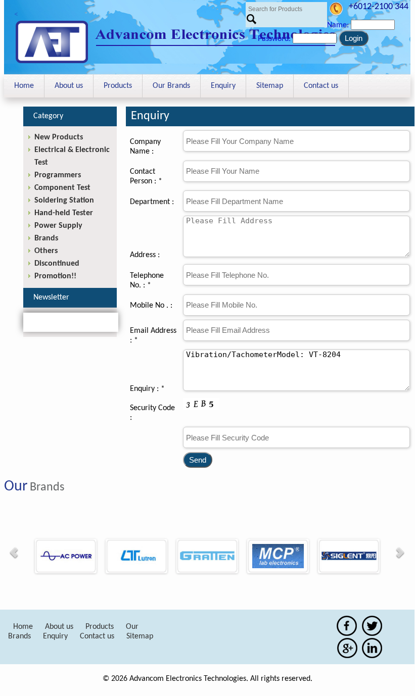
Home (24, 86)
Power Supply (58, 226)
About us (69, 86)
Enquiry (223, 86)
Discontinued (56, 264)
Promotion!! (55, 276)
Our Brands (171, 86)
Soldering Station (64, 200)
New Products (58, 137)
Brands (46, 238)
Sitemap (269, 86)
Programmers (57, 175)
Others (46, 251)
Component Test (62, 188)
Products (118, 86)
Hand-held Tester (63, 213)
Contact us (321, 86)
